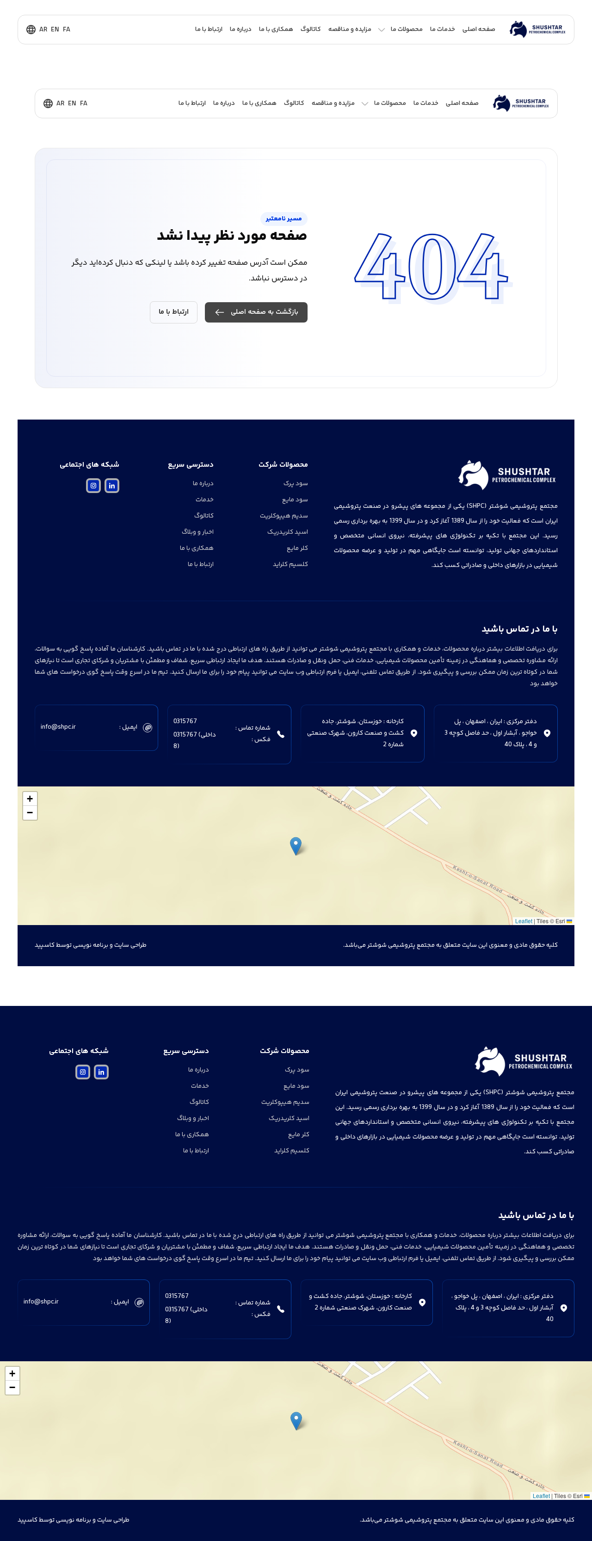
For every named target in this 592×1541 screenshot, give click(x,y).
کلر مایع (297, 548)
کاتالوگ (311, 29)
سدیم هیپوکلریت (284, 516)
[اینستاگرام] (93, 485)
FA (66, 30)
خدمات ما (442, 29)
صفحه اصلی (478, 29)
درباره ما (241, 29)
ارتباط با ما (208, 29)
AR (43, 30)
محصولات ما (407, 29)
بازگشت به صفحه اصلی (264, 312)
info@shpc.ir (58, 727)
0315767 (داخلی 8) (194, 741)
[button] (296, 846)
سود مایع (295, 500)
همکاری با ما (276, 29)
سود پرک (296, 484)
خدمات (205, 500)
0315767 (185, 722)
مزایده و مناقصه (349, 29)
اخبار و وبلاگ (198, 532)
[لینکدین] (112, 485)
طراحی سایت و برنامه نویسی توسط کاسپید (91, 945)
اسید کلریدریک (287, 532)
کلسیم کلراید (290, 565)
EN (55, 30)
